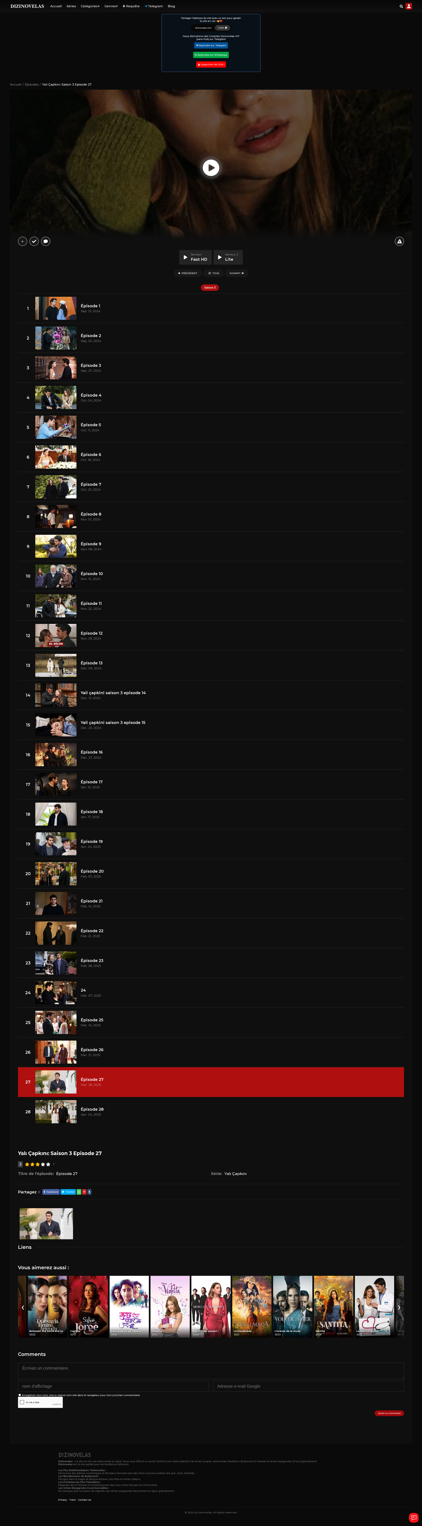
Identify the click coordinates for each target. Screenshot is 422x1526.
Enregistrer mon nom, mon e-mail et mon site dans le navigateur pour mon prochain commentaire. (81, 1395)
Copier (221, 28)
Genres (111, 6)
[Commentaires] (45, 241)
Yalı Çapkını (236, 1173)
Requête (132, 6)
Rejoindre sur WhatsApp (212, 54)
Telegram (155, 6)
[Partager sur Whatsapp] (79, 1192)
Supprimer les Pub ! (212, 64)
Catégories (89, 6)
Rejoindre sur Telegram (212, 45)
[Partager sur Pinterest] (84, 1192)
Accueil (56, 6)
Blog (171, 6)
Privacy (62, 1499)
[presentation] (23, 1307)
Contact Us (84, 1499)
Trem (72, 1499)
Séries (71, 6)
